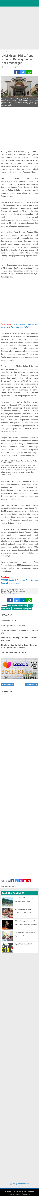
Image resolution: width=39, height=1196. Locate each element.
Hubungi (31, 1191)
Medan (8, 52)
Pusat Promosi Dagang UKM (22, 609)
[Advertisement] (19, 27)
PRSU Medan (5, 609)
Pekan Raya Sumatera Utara (17, 605)
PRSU (30, 605)
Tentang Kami (10, 1191)
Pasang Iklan (21, 1191)
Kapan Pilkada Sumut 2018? (23, 944)
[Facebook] (17, 72)
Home (3, 52)
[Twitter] (23, 72)
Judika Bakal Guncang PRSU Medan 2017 (15, 653)
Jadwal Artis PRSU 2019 (9, 621)
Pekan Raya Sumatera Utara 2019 (13, 626)
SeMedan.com (20, 67)
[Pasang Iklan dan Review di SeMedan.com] (19, 1184)
